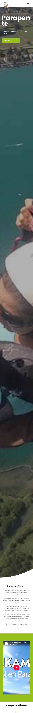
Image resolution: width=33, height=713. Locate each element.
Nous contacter (11, 40)
